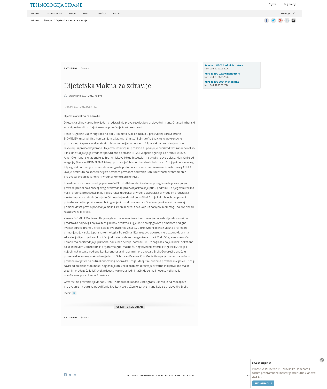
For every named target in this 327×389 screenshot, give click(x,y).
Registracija (290, 4)
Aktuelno (35, 13)
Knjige (72, 13)
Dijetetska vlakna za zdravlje (71, 20)
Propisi (86, 13)
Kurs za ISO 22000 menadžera (222, 73)
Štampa (48, 20)
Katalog (101, 13)
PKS (74, 293)
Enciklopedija (54, 13)
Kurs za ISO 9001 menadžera (222, 81)
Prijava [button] (272, 4)
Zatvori (321, 360)
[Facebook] (65, 374)
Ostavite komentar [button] (129, 306)
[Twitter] (70, 374)
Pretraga (285, 13)
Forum (116, 13)
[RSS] (75, 375)
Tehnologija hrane (56, 5)
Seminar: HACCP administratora (224, 65)
